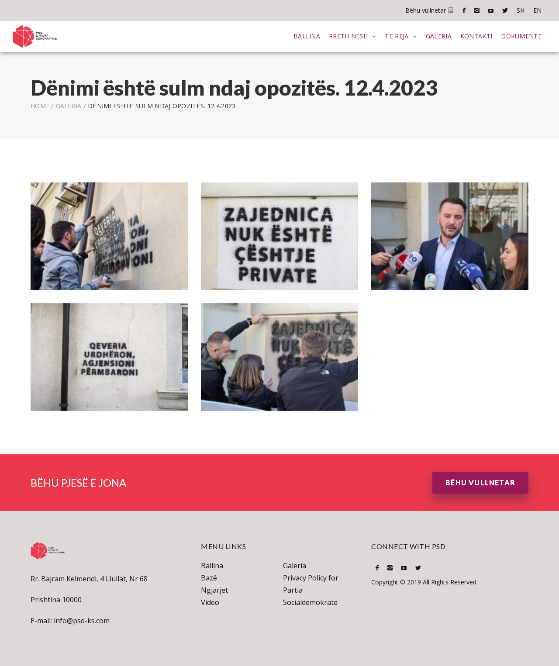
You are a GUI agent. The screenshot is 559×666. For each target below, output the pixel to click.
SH (520, 10)
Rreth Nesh (348, 36)
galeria (69, 106)
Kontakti (476, 36)
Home (40, 106)
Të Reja (396, 36)
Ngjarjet (214, 590)
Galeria (439, 36)
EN (537, 10)
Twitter (505, 10)
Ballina (306, 36)
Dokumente (521, 36)
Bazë (209, 578)
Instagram (477, 10)
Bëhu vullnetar (426, 10)
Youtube (491, 10)
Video (210, 602)
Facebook (464, 10)
